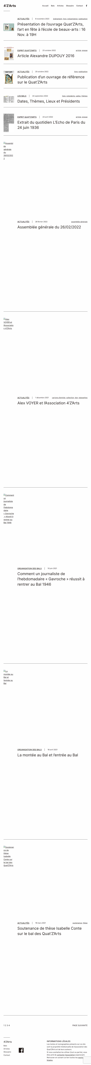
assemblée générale (79, 222)
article (78, 50)
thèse (85, 923)
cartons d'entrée (58, 398)
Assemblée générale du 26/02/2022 (49, 227)
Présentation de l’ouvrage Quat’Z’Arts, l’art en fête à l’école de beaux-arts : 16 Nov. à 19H (51, 29)
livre (64, 19)
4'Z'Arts (10, 6)
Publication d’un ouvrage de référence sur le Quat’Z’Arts (51, 79)
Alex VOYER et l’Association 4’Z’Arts (48, 403)
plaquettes (83, 398)
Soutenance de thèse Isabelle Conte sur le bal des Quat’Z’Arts (49, 931)
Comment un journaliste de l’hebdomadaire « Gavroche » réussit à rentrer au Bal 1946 (51, 578)
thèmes (84, 96)
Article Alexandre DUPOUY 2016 (45, 55)
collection (70, 398)
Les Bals (21, 96)
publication (83, 19)
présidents (70, 96)
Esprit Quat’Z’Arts (27, 50)
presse (84, 50)
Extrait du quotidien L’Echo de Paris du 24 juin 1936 (51, 125)
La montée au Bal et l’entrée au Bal (47, 755)
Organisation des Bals (29, 568)
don (76, 398)
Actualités (23, 19)
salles (78, 96)
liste (64, 96)
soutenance (77, 923)
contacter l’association (66, 1055)
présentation (72, 19)
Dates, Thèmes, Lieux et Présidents (48, 101)
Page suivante (79, 1025)
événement (57, 19)
